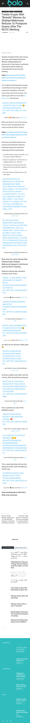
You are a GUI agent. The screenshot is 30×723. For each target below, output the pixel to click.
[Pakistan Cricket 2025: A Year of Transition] (6, 606)
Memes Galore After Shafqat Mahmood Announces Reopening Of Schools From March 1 (14, 77)
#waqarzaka (21, 448)
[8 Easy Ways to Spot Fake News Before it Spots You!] (6, 590)
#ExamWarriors (10, 443)
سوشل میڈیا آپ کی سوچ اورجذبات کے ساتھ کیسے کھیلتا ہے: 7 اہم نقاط (19, 573)
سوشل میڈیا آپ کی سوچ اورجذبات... (21, 648)
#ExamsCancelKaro (11, 359)
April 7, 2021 (23, 340)
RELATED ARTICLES (8, 547)
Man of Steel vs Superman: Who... (21, 685)
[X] (7, 36)
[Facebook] (3, 36)
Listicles (11, 11)
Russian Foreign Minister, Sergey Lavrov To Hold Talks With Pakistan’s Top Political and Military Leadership (8, 519)
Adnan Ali (5, 32)
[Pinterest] (11, 36)
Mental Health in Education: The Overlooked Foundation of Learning (19, 614)
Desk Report (19, 702)
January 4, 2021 (15, 431)
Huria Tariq (18, 662)
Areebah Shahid (20, 678)
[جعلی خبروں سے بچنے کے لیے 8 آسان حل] (6, 582)
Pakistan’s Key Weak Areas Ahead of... (22, 712)
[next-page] (5, 628)
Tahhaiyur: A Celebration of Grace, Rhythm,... (21, 674)
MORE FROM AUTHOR (20, 547)
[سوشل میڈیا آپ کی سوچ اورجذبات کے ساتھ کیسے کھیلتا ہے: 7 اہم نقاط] (6, 574)
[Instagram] (6, 721)
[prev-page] (3, 628)
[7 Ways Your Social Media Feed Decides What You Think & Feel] (8, 662)
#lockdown (8, 391)
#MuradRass (8, 448)
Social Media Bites (18, 11)
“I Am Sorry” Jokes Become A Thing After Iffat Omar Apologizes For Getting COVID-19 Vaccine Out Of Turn (22, 519)
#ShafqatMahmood (11, 108)
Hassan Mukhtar (20, 651)
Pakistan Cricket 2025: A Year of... (21, 700)
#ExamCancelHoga (11, 356)
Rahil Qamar (19, 688)
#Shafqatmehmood (11, 354)
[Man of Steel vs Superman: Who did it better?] (8, 688)
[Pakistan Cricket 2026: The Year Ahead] (6, 598)
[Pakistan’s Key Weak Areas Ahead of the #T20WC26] (6, 622)
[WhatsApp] (14, 36)
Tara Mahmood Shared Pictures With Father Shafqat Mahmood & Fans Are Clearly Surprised (14, 134)
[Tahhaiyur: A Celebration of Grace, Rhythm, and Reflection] (8, 677)
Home (3, 9)
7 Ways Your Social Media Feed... (22, 659)
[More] (18, 36)
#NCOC (10, 288)
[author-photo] (15, 537)
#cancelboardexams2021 (14, 445)
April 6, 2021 (23, 117)
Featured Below (9, 9)
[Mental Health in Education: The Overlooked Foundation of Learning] (6, 614)
